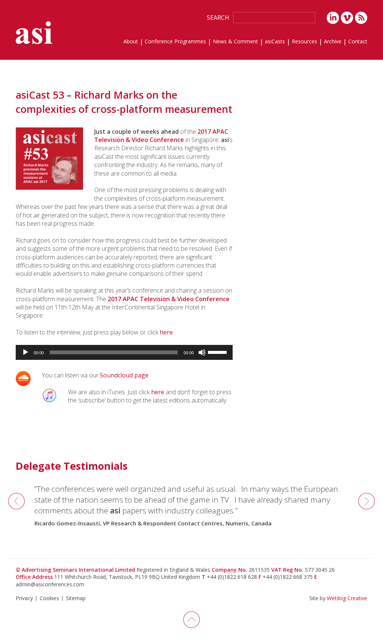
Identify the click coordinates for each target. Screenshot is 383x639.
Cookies (49, 598)
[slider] (218, 351)
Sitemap (76, 598)
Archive (332, 42)
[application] (124, 352)
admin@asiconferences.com (50, 584)
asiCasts (275, 42)
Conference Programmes (175, 42)
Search (218, 18)
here (166, 332)
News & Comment (235, 42)
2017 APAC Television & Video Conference (161, 135)
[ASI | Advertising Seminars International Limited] (34, 32)
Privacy (24, 598)
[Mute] (202, 352)
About (130, 42)
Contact (357, 42)
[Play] (25, 352)
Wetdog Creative (347, 598)
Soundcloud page (124, 375)
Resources (304, 42)
